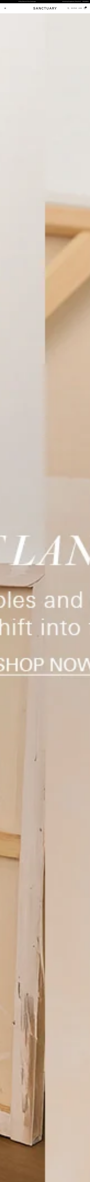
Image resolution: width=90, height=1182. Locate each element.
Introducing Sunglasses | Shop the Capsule (52, 1)
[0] (84, 8)
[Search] (68, 8)
